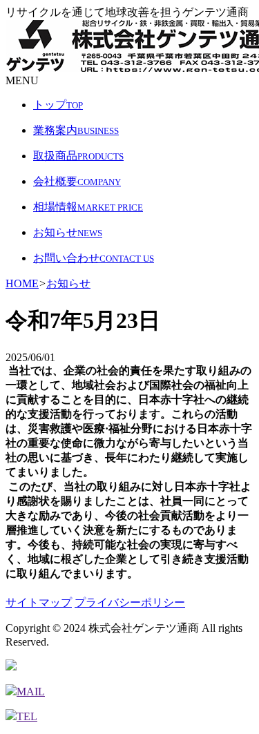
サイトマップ (39, 602)
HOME (22, 283)
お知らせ (68, 283)
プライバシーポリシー (130, 602)
